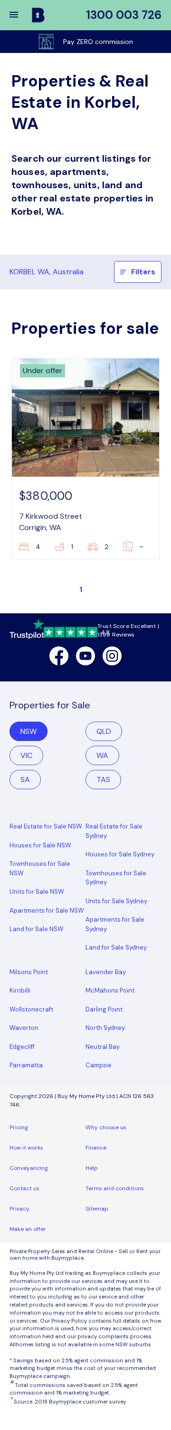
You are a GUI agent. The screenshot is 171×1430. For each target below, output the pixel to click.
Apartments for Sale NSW (47, 911)
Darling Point (104, 1009)
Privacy (19, 1208)
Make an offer (28, 1229)
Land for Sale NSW (37, 929)
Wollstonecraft (31, 1009)
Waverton (24, 1028)
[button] (20, 15)
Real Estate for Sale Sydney (114, 831)
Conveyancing (29, 1168)
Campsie (99, 1065)
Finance (96, 1147)
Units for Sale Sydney (116, 901)
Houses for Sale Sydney (120, 854)
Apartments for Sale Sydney (115, 924)
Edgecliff (22, 1047)
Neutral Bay (103, 1047)
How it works (26, 1147)
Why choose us (106, 1127)
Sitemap (97, 1208)
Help (92, 1168)
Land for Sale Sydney (116, 947)
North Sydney (105, 1028)
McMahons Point (110, 990)
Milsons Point (29, 972)
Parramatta (26, 1065)
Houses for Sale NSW (40, 845)
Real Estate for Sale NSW (46, 826)
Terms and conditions (115, 1188)
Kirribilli (20, 990)
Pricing (19, 1127)
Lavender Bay (106, 972)
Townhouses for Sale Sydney (116, 878)
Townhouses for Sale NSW (40, 868)
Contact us (24, 1188)
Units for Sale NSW (37, 892)
